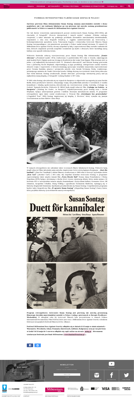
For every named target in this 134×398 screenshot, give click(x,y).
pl (126, 6)
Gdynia (31, 6)
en (121, 6)
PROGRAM (41, 6)
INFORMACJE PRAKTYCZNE (93, 6)
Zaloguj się (112, 6)
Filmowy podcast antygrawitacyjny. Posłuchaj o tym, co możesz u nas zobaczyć (66, 2)
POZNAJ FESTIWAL (71, 6)
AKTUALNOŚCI (54, 6)
